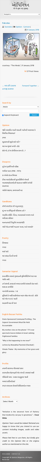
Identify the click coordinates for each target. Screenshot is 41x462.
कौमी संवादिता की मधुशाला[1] (12, 206)
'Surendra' (8, 26)
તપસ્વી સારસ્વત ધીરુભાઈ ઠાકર (12, 368)
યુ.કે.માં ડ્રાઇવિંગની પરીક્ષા (10, 166)
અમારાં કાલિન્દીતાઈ (8, 381)
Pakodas (6, 22)
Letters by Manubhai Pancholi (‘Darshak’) (18, 344)
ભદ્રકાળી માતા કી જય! (9, 303)
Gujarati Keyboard (11, 115)
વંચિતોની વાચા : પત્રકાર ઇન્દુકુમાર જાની (15, 377)
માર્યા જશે (5, 251)
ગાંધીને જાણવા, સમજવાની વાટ (12, 190)
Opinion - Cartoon (23, 26)
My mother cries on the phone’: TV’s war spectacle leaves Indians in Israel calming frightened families (18, 332)
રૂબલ (4, 137)
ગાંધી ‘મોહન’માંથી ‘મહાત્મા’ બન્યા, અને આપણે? (17, 226)
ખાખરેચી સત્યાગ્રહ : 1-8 (10, 291)
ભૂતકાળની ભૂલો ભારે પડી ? (11, 142)
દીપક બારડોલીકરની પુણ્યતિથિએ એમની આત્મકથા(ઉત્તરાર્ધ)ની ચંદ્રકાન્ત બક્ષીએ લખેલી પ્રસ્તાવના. (17, 182)
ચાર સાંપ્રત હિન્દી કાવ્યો (9, 256)
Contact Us (16, 454)
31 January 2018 (33, 29)
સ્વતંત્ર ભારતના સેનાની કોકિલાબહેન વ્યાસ (16, 385)
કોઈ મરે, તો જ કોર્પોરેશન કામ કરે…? (14, 150)
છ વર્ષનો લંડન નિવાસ (9, 175)
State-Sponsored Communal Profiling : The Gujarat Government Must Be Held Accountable (19, 322)
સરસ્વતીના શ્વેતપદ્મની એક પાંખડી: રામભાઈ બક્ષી (18, 372)
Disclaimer (6, 454)
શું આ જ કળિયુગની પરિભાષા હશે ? (14, 210)
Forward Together (30, 85)
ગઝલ (4, 247)
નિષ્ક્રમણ (5, 242)
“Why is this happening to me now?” (16, 340)
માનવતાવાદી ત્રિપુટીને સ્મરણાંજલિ (13, 222)
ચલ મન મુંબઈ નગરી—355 (10, 146)
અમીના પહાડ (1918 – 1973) (11, 171)
